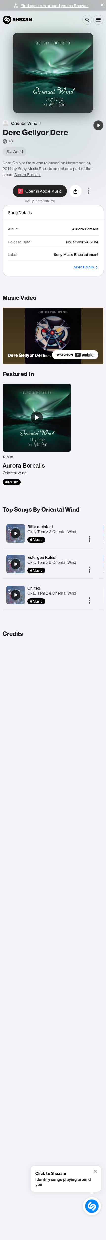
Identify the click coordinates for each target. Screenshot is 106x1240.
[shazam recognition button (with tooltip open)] (92, 1206)
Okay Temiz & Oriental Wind (51, 531)
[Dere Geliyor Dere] (98, 125)
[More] (90, 539)
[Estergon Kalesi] (15, 564)
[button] (102, 4)
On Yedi (34, 588)
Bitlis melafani (40, 526)
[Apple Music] (12, 482)
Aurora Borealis (28, 174)
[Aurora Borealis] (37, 434)
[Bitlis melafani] (15, 533)
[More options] (88, 191)
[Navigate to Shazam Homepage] (17, 20)
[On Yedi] (15, 595)
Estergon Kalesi (42, 557)
